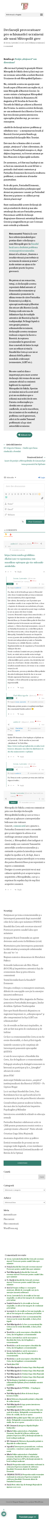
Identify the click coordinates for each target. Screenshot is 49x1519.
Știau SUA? (9, 1075)
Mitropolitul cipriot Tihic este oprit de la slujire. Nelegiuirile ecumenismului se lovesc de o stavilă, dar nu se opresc (25, 1412)
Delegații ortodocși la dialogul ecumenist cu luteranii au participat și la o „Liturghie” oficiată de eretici (24, 1067)
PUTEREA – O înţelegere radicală (23, 1389)
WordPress (39, 1502)
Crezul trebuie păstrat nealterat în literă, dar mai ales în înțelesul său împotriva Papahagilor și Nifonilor (23, 1106)
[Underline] (12, 494)
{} (33, 494)
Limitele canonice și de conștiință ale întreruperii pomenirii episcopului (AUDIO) (21, 1048)
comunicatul (19, 825)
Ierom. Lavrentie (12, 43)
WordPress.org (11, 1228)
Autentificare (10, 1214)
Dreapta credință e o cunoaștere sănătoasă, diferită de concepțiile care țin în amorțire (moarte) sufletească (24, 991)
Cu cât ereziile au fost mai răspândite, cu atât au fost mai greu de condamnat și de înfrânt (23, 1029)
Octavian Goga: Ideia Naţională (18, 1133)
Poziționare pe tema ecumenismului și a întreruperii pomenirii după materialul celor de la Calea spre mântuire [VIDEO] (23, 918)
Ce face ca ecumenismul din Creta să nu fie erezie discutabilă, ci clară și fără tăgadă (24, 1319)
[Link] (30, 494)
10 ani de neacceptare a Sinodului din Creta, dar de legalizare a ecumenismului (24, 1333)
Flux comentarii (11, 1223)
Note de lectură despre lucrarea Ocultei (23, 1394)
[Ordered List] (18, 494)
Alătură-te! (26, 435)
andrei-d (18, 588)
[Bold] (6, 494)
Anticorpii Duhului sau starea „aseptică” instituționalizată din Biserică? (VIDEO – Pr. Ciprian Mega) (24, 1083)
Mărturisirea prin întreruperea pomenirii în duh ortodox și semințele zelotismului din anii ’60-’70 (23, 949)
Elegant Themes (18, 1502)
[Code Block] (27, 494)
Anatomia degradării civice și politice (21, 1138)
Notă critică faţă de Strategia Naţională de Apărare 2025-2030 (24, 1485)
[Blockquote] (24, 494)
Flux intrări (9, 1219)
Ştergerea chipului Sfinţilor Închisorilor (22, 1426)
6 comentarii (8, 46)
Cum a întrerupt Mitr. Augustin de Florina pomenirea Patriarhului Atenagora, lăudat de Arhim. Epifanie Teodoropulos (24, 1003)
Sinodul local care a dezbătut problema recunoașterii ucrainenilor (23, 247)
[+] (36, 494)
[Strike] (15, 494)
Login (42, 477)
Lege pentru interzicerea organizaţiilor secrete (23, 1405)
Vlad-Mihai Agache (20, 695)
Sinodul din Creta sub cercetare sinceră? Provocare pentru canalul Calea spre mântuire (23, 930)
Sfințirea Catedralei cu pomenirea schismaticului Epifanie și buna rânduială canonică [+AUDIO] (25, 1382)
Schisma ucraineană (36, 43)
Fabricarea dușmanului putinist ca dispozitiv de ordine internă (25, 1400)
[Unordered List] (21, 494)
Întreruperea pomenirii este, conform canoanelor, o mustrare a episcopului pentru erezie (25, 1448)
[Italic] (9, 494)
